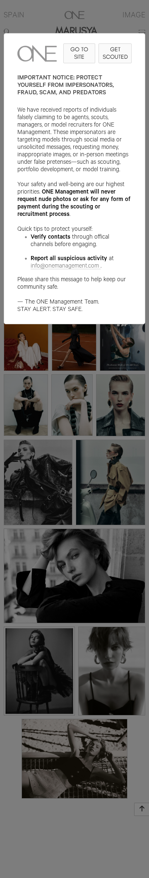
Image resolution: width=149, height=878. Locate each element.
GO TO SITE (79, 53)
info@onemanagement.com (65, 266)
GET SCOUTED (115, 53)
